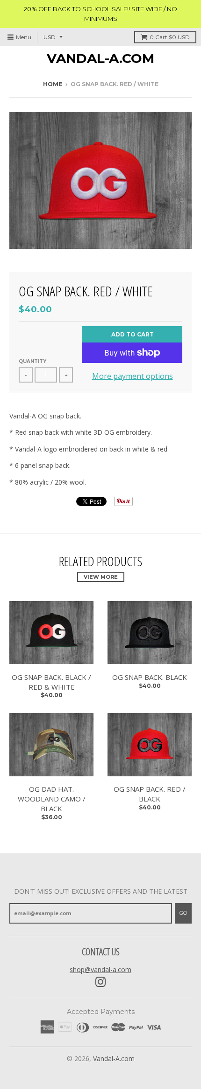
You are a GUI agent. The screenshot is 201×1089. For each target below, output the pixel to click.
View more (101, 577)
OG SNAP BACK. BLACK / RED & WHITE (51, 682)
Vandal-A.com (100, 58)
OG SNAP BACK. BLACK (149, 677)
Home (52, 84)
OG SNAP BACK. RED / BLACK (150, 793)
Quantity (32, 361)
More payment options (132, 376)
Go (183, 913)
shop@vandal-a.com (100, 969)
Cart (170, 37)
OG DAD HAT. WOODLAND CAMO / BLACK (52, 798)
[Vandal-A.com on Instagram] (100, 982)
